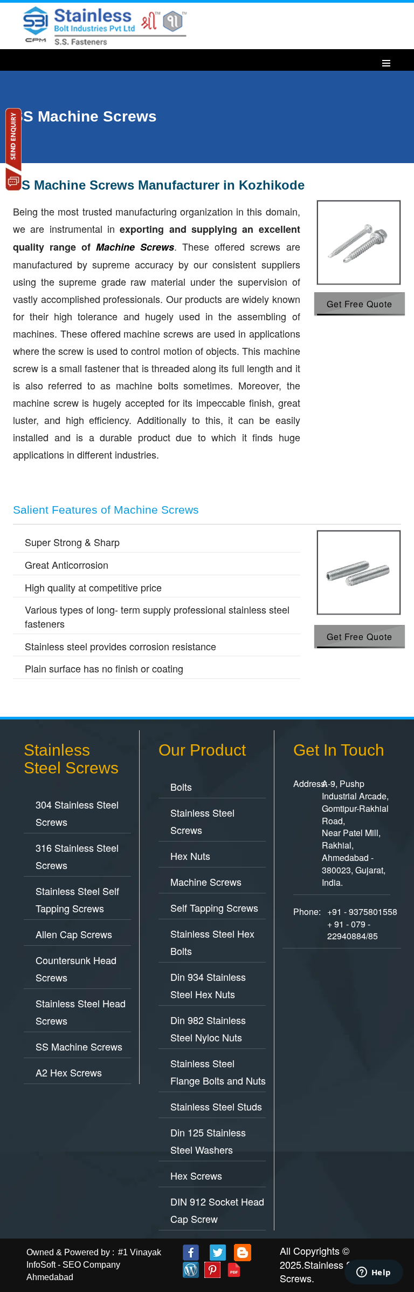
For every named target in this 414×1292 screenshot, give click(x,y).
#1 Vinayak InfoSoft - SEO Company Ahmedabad (93, 1265)
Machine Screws (206, 881)
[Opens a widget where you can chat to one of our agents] (373, 1273)
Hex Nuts (190, 856)
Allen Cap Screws (74, 934)
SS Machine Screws (79, 1046)
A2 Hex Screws (69, 1072)
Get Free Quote (359, 304)
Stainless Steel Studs (216, 1106)
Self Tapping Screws (214, 907)
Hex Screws (196, 1175)
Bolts (181, 786)
